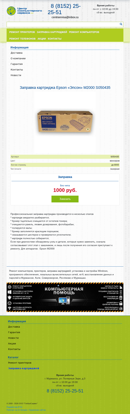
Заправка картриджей (23, 368)
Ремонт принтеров (19, 362)
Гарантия (17, 64)
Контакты (17, 69)
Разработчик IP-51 (14, 407)
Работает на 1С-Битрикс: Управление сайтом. (26, 410)
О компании (18, 58)
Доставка (17, 52)
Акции (12, 343)
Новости (16, 75)
